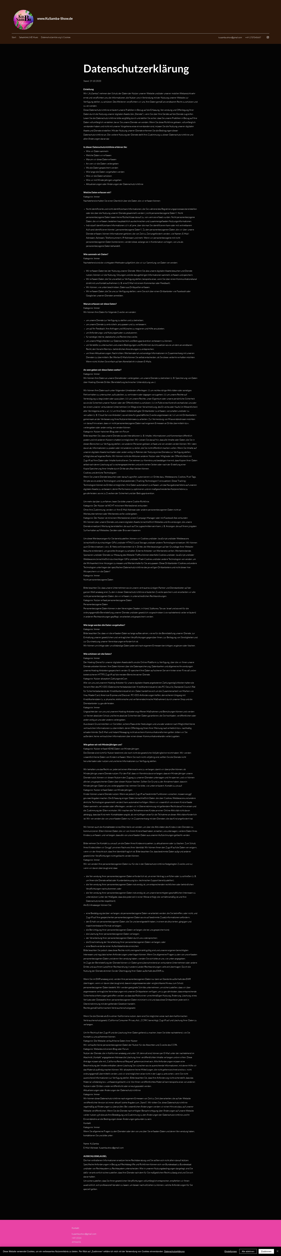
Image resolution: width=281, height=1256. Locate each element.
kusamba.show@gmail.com (230, 37)
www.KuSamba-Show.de (55, 18)
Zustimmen (266, 1251)
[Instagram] (267, 37)
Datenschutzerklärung (174, 1251)
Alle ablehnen (248, 1251)
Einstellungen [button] (231, 1251)
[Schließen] (277, 1251)
